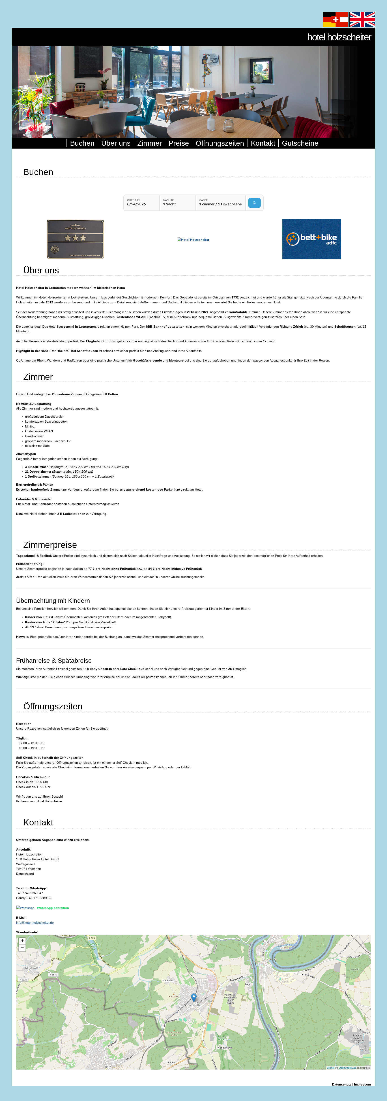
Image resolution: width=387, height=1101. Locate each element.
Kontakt (263, 143)
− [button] (22, 948)
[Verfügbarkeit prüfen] (254, 203)
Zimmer (149, 143)
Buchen (82, 143)
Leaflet (330, 1067)
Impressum (362, 1084)
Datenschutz (341, 1084)
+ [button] (22, 941)
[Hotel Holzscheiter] (193, 239)
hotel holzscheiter (339, 37)
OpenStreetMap (347, 1067)
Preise (179, 143)
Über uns (116, 143)
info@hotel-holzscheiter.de (35, 922)
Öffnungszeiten (220, 143)
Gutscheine (300, 143)
